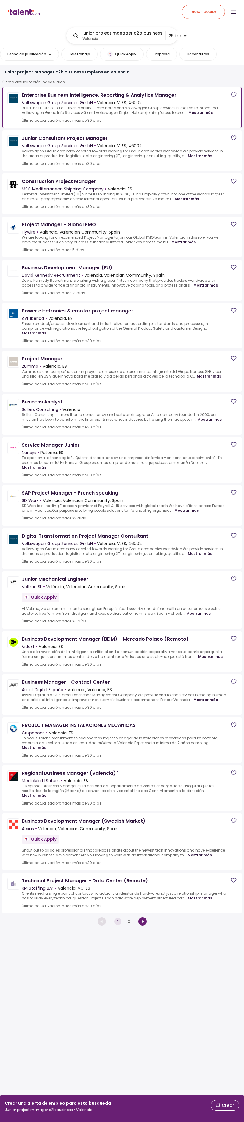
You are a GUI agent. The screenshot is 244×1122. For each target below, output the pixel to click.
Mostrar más (200, 112)
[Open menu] (233, 11)
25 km (175, 36)
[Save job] (234, 94)
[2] (142, 921)
